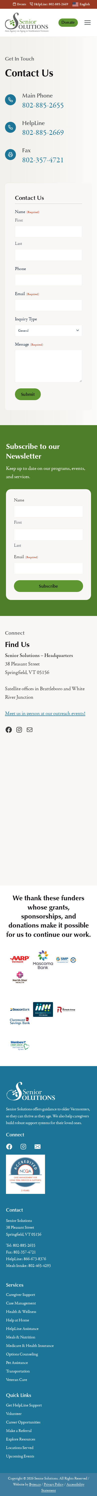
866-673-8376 (35, 1259)
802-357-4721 (24, 1252)
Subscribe (48, 586)
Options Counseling (22, 1354)
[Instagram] (23, 1147)
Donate (68, 22)
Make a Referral (19, 1430)
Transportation (18, 1371)
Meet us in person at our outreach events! (45, 713)
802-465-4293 (39, 1265)
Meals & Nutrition (20, 1337)
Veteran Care (16, 1379)
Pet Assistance (17, 1362)
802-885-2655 (24, 1245)
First (19, 220)
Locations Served (19, 1447)
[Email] (38, 1147)
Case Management (21, 1303)
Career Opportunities (23, 1422)
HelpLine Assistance (22, 1328)
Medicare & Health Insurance (30, 1345)
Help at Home (17, 1320)
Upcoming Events (20, 1456)
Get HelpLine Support (24, 1405)
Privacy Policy (53, 1484)
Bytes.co (35, 1484)
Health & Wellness (21, 1311)
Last (18, 243)
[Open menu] (87, 22)
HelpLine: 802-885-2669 (51, 4)
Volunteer (14, 1413)
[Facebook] (9, 1147)
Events (21, 4)
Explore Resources (20, 1439)
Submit (28, 394)
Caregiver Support (20, 1294)
